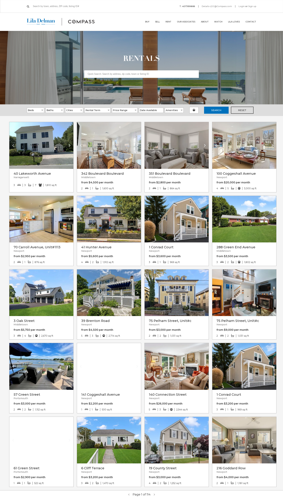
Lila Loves (234, 21)
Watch (218, 21)
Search (216, 110)
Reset (242, 110)
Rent (168, 21)
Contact (250, 21)
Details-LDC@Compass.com (217, 6)
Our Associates (186, 21)
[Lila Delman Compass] (64, 22)
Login (242, 6)
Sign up (252, 6)
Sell (157, 21)
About (205, 21)
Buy (147, 21)
